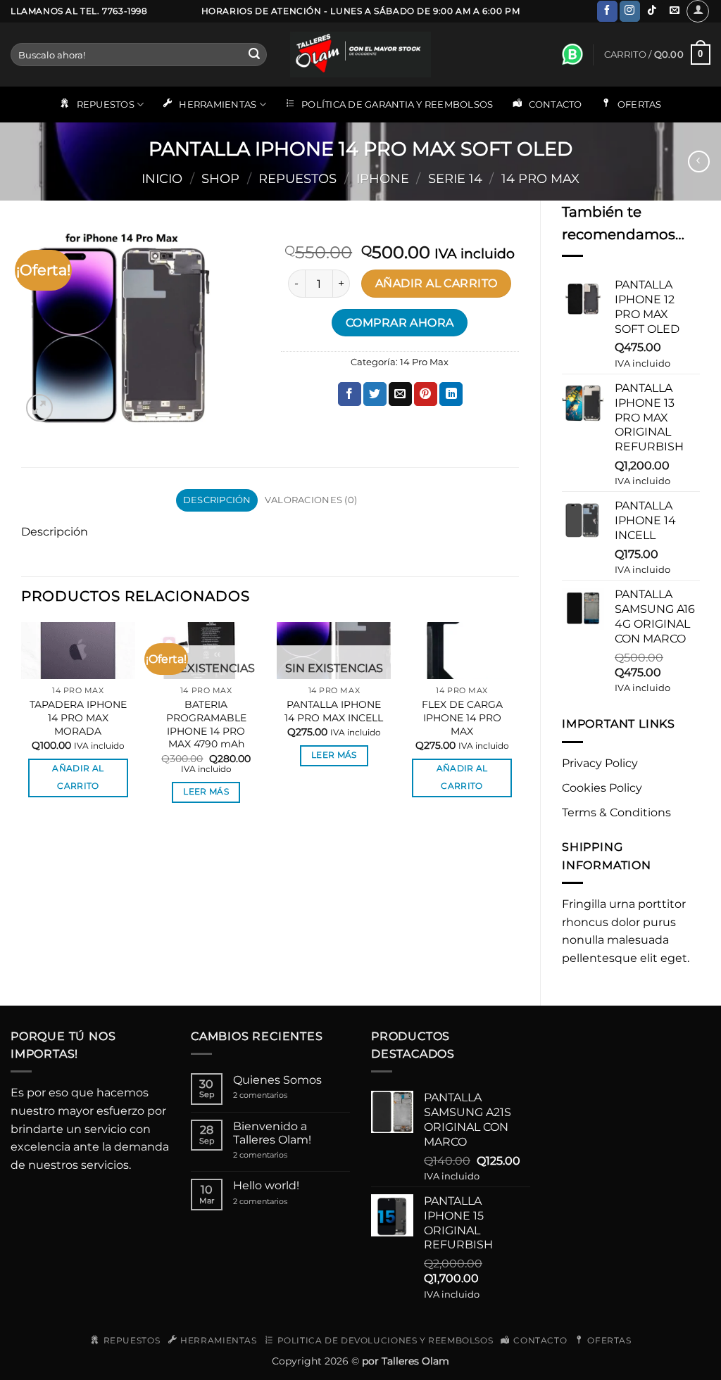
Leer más (206, 792)
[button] (697, 11)
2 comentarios (275, 1095)
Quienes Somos (277, 1080)
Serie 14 (455, 178)
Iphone (382, 178)
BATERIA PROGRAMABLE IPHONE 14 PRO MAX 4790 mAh (206, 724)
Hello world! (266, 1185)
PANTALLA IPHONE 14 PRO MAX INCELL (333, 711)
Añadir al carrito (436, 283)
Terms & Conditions (616, 812)
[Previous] (21, 725)
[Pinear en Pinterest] (425, 394)
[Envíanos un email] (674, 11)
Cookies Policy (602, 788)
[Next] (518, 725)
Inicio (162, 178)
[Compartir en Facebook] (349, 394)
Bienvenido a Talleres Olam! (272, 1133)
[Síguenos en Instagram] (630, 11)
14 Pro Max (540, 178)
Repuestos (297, 178)
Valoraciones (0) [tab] (311, 500)
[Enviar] (254, 55)
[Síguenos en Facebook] (607, 11)
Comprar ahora (400, 322)
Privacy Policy (600, 763)
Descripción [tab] (217, 500)
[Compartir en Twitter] (375, 394)
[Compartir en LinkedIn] (451, 394)
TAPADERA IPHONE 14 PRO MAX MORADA (78, 717)
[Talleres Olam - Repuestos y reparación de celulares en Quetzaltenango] (360, 54)
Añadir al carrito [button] (78, 777)
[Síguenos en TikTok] (652, 11)
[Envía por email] (400, 394)
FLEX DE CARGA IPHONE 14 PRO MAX (462, 717)
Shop (220, 178)
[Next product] (699, 161)
